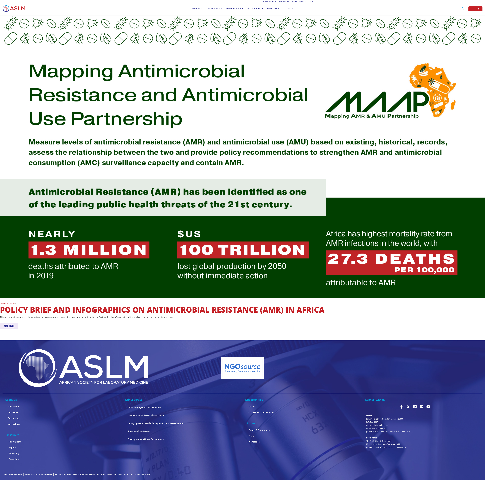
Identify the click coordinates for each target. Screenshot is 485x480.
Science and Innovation (139, 431)
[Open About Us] (202, 8)
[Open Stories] (292, 8)
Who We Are (13, 406)
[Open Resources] (279, 8)
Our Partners (14, 424)
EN (310, 1)
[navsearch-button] (462, 8)
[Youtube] (428, 407)
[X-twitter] (408, 407)
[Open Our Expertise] (221, 8)
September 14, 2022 (7, 303)
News (251, 436)
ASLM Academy (284, 1)
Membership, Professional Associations (146, 415)
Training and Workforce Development (146, 439)
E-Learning (14, 453)
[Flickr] (422, 407)
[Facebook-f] (401, 407)
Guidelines (14, 459)
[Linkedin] (415, 407)
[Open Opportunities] (262, 8)
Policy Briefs (15, 441)
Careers (294, 1)
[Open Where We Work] (243, 8)
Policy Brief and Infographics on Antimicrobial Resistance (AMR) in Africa (162, 310)
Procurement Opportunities (261, 412)
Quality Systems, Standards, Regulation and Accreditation (155, 423)
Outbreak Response (269, 1)
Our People (13, 412)
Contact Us (302, 1)
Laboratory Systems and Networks (144, 407)
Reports (12, 447)
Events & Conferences (259, 430)
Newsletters (254, 441)
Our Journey (13, 418)
